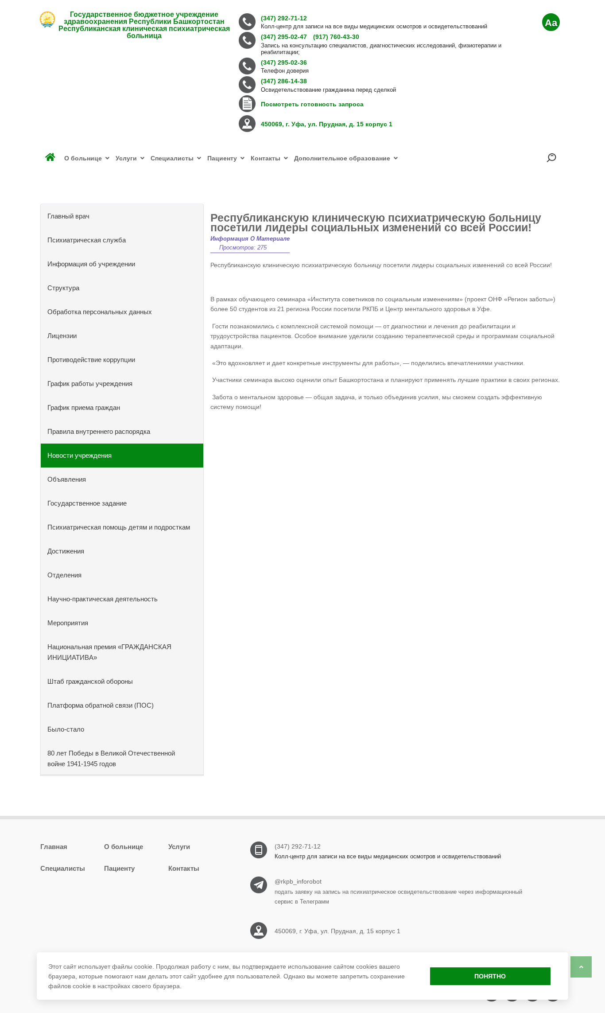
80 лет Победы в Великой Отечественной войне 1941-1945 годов (111, 758)
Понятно (490, 976)
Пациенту (119, 868)
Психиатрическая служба (86, 240)
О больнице (123, 846)
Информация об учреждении (91, 264)
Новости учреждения (79, 455)
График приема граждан (83, 407)
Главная (53, 846)
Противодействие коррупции (91, 359)
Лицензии (62, 335)
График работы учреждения (89, 383)
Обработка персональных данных (99, 312)
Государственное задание (87, 503)
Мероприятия (67, 623)
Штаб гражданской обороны (90, 681)
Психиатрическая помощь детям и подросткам (118, 527)
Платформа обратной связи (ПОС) (100, 705)
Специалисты (62, 868)
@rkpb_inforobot (298, 881)
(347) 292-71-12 (298, 846)
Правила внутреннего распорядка (98, 431)
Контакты (183, 868)
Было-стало (65, 729)
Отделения (64, 575)
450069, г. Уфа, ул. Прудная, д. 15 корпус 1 (337, 931)
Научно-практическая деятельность (102, 599)
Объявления (66, 479)
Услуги (179, 846)
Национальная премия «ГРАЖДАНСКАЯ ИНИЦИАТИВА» (109, 652)
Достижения (65, 551)
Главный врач (68, 216)
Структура (63, 288)
